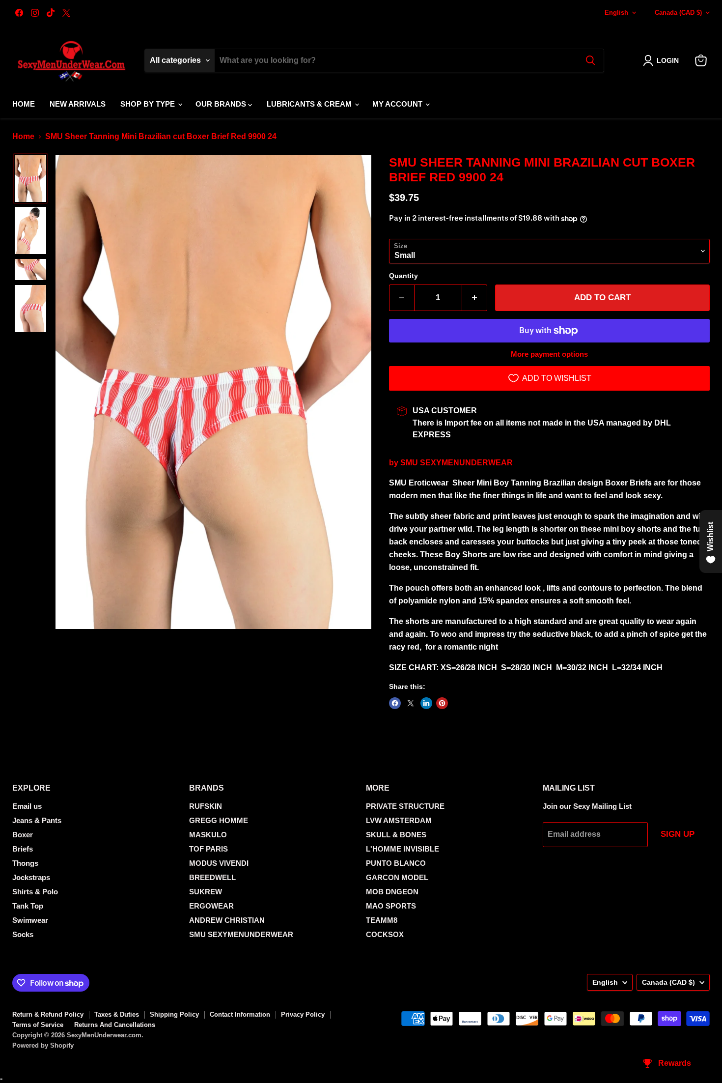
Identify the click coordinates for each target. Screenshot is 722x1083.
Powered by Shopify (43, 1045)
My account (398, 104)
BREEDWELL (212, 877)
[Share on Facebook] (395, 703)
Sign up (677, 834)
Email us (27, 806)
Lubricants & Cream (310, 104)
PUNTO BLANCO (396, 863)
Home (23, 104)
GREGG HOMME (218, 820)
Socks (22, 934)
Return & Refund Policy (47, 1014)
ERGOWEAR (211, 906)
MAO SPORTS (391, 906)
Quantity (403, 276)
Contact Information (240, 1014)
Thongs (25, 863)
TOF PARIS (208, 849)
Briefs (22, 849)
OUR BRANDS (221, 104)
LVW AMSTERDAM (399, 820)
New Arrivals (78, 104)
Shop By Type (148, 104)
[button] (663, 60)
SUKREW (205, 891)
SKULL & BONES (396, 834)
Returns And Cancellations (114, 1024)
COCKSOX (385, 934)
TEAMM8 (381, 920)
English (616, 12)
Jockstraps (31, 877)
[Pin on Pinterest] (442, 703)
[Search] (590, 60)
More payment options (549, 354)
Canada (678, 12)
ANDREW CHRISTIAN (227, 920)
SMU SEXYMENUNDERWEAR (456, 462)
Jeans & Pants (36, 820)
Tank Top (27, 906)
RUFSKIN (205, 806)
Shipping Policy (174, 1014)
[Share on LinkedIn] (426, 703)
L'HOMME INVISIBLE (402, 849)
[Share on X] (411, 703)
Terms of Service (37, 1024)
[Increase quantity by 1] (474, 298)
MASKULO (208, 834)
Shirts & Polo (35, 891)
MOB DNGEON (392, 891)
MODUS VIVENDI (219, 863)
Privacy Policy (303, 1014)
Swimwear (30, 920)
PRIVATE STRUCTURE (405, 806)
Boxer (22, 834)
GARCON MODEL (397, 877)
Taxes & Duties (116, 1014)
